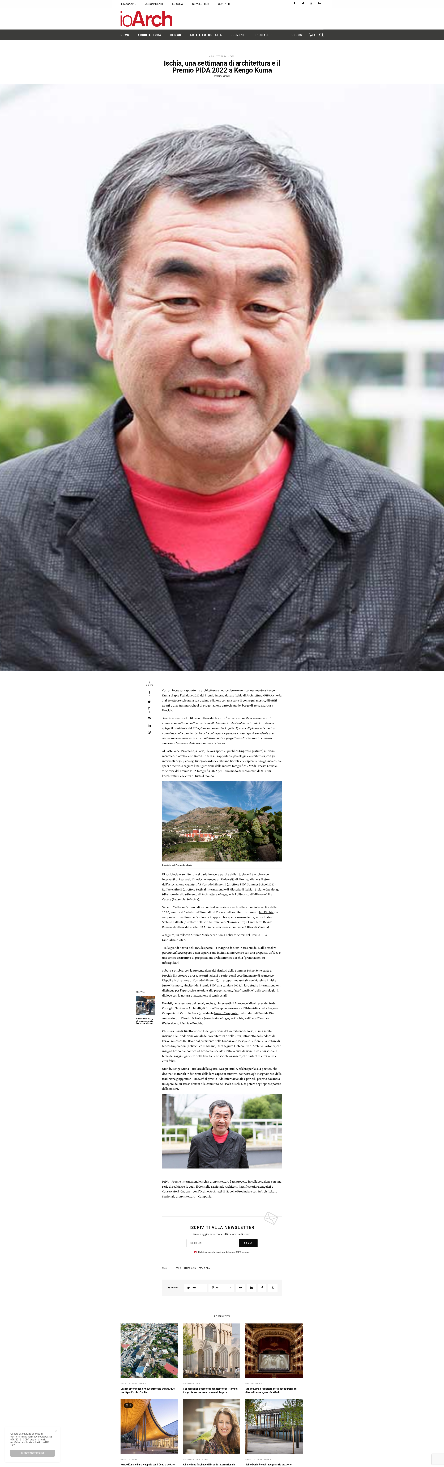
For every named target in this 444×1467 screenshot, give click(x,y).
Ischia (178, 1268)
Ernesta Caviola (267, 765)
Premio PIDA (204, 1268)
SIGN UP (248, 1243)
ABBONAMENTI (154, 4)
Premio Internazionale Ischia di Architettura (234, 695)
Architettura (218, 56)
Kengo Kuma (190, 1268)
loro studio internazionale (261, 985)
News (231, 56)
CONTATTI (224, 4)
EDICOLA (177, 4)
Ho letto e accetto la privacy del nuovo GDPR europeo (224, 1252)
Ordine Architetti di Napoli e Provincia (225, 1191)
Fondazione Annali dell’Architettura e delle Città (209, 1035)
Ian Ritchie (266, 912)
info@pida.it (170, 962)
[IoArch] (146, 19)
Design (249, 1383)
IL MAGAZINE (128, 4)
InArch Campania (225, 1013)
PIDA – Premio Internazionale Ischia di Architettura (195, 1181)
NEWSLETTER (200, 4)
